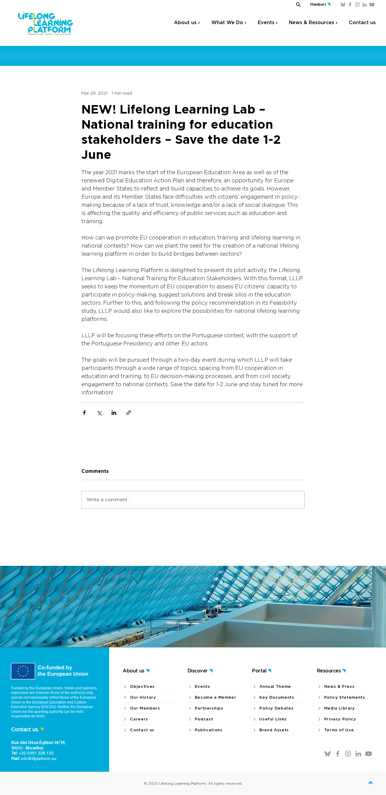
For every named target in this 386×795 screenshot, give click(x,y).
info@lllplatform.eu (38, 758)
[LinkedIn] (365, 5)
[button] (293, 4)
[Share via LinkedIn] (114, 412)
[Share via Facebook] (84, 412)
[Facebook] (350, 5)
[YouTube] (372, 5)
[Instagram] (357, 5)
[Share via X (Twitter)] (99, 412)
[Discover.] (371, 783)
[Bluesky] (343, 5)
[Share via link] (128, 412)
